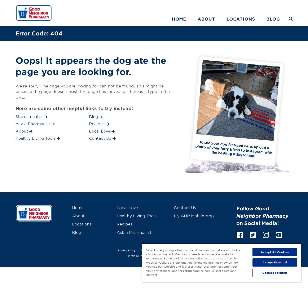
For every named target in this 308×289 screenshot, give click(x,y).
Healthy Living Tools (137, 215)
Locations (240, 18)
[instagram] (265, 234)
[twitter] (252, 234)
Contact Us (185, 207)
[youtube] (278, 234)
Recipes (124, 224)
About (206, 18)
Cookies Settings (274, 272)
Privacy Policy (127, 250)
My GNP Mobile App (194, 215)
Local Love (127, 207)
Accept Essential (274, 262)
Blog (273, 18)
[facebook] (239, 234)
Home (179, 18)
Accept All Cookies (275, 252)
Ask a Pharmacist (134, 232)
